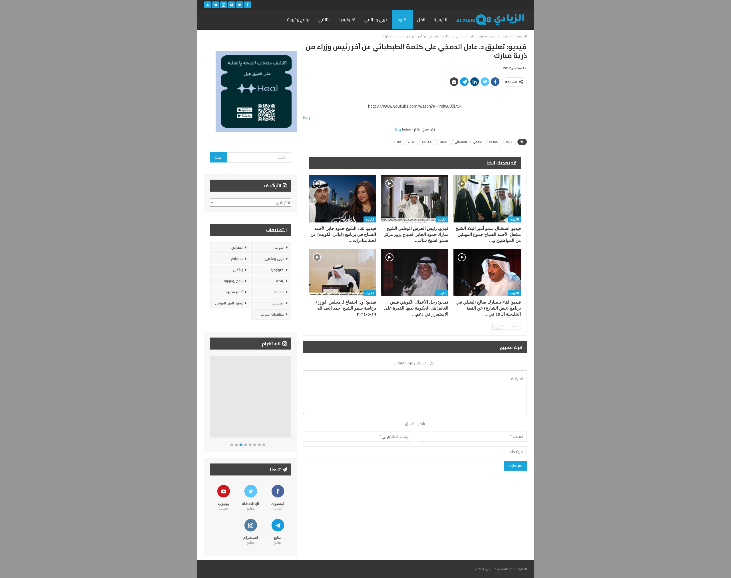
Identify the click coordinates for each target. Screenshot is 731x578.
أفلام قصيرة (234, 292)
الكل (421, 19)
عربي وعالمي (376, 19)
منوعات (279, 292)
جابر (399, 141)
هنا (398, 129)
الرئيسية (440, 19)
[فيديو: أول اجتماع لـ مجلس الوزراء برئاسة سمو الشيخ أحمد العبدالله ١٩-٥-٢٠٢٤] (342, 272)
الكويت (403, 19)
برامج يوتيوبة (298, 19)
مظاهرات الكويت (272, 314)
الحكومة (494, 141)
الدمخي (478, 141)
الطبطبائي (461, 141)
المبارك (444, 141)
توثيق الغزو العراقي (229, 303)
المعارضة (427, 141)
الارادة (509, 141)
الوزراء (411, 141)
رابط (306, 118)
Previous (211, 398)
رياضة (280, 281)
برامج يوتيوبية (233, 281)
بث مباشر (237, 258)
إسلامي (278, 303)
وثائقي (324, 19)
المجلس (237, 247)
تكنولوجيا (347, 19)
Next (290, 398)
